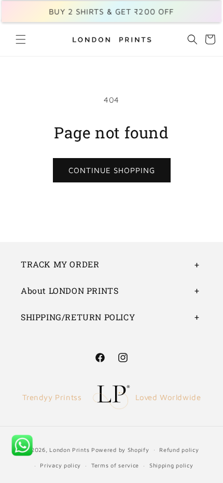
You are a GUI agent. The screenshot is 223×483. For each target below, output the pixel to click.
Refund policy (179, 449)
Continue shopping (111, 170)
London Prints (69, 449)
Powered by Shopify (120, 449)
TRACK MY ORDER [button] (60, 264)
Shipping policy (171, 465)
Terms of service (115, 465)
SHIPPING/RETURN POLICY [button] (78, 316)
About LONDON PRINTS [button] (69, 290)
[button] (20, 39)
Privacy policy (60, 465)
